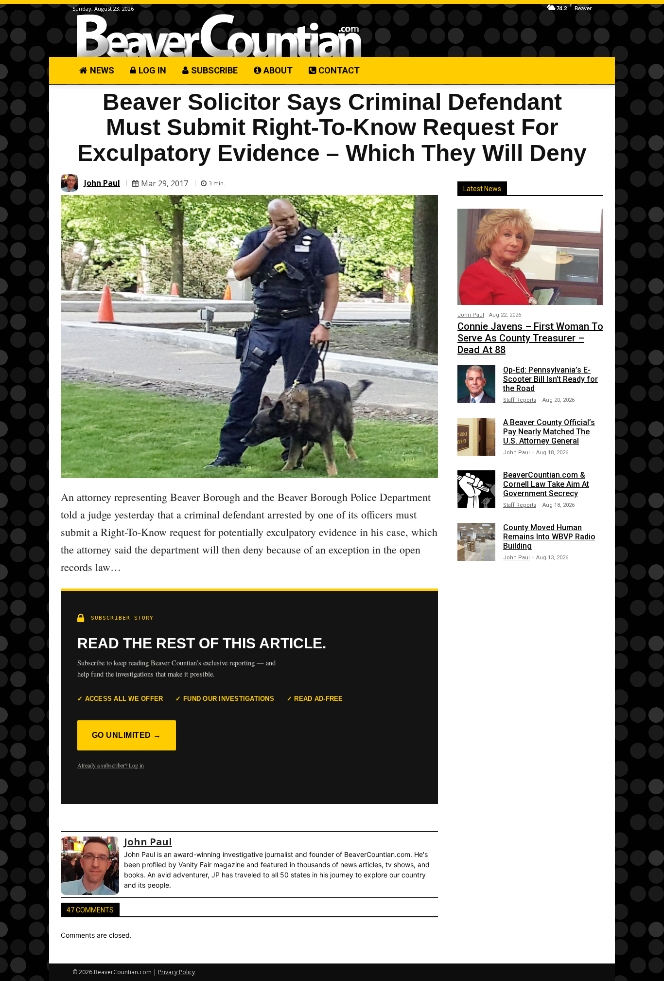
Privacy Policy (176, 972)
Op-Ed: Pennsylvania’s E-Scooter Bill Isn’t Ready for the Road (550, 379)
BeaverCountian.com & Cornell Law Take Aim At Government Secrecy (546, 484)
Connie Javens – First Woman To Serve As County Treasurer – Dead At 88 (530, 338)
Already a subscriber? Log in (110, 765)
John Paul (102, 183)
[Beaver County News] (219, 36)
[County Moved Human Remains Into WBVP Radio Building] (476, 542)
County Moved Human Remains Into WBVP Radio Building (549, 537)
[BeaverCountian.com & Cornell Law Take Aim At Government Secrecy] (476, 489)
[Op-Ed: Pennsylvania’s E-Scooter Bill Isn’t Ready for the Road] (476, 384)
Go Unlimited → (126, 735)
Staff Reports (519, 400)
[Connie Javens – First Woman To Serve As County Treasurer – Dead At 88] (530, 257)
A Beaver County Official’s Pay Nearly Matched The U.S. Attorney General (549, 432)
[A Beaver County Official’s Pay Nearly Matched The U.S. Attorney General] (476, 437)
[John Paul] (71, 183)
